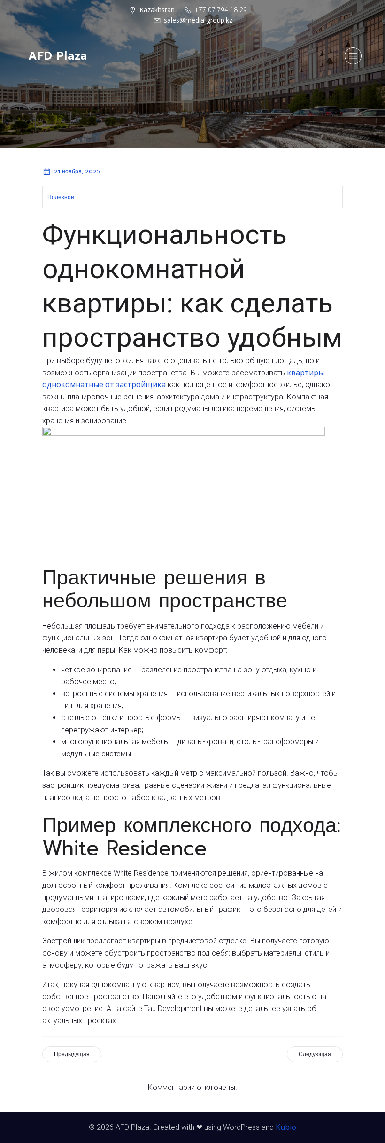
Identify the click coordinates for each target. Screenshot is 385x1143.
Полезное (60, 197)
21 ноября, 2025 (77, 171)
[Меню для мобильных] (353, 55)
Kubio (286, 1127)
